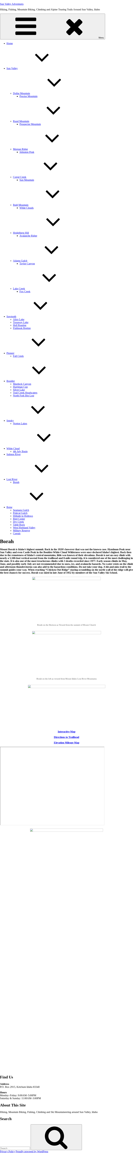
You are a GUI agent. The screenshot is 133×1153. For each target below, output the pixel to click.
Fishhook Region (22, 328)
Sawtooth (11, 316)
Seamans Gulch (21, 510)
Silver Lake (19, 389)
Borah (16, 482)
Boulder (10, 381)
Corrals (16, 533)
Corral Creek (19, 177)
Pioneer (10, 353)
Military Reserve (21, 530)
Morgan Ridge (20, 149)
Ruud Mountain (21, 121)
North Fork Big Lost (23, 395)
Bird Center (19, 518)
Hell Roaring (19, 325)
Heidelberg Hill (21, 232)
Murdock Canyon (22, 384)
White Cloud (13, 448)
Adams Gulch (20, 260)
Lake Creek (19, 288)
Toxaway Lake (20, 322)
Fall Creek (18, 356)
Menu (101, 37)
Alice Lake (18, 319)
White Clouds (26, 207)
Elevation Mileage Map (66, 742)
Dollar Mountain (21, 93)
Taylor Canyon (27, 263)
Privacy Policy (7, 1151)
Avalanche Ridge (28, 235)
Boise (9, 507)
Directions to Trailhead (66, 737)
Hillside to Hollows (23, 516)
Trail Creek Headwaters (25, 392)
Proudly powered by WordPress (32, 1151)
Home (9, 43)
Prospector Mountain (30, 124)
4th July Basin (20, 451)
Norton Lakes (20, 423)
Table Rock (19, 524)
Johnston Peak (26, 152)
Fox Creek (24, 291)
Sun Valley (12, 68)
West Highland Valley (24, 527)
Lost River (11, 479)
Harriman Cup (20, 386)
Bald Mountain (20, 205)
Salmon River (13, 454)
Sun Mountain (26, 180)
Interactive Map (66, 731)
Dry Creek (18, 521)
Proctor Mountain (28, 96)
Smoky (10, 420)
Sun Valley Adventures (12, 4)
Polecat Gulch (20, 513)
